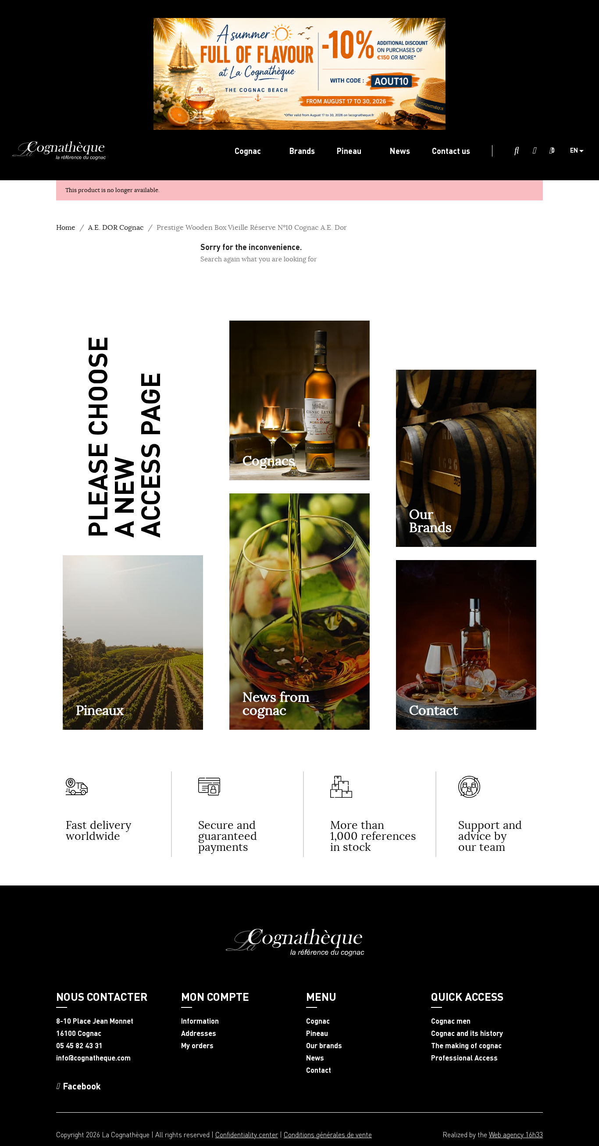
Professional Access (464, 1057)
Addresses (198, 1033)
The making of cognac (466, 1045)
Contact (433, 710)
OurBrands (430, 521)
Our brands (324, 1045)
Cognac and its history (467, 1033)
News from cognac (276, 703)
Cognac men (451, 1021)
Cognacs (268, 460)
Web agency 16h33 (516, 1134)
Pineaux (100, 710)
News (315, 1057)
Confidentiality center (246, 1134)
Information (200, 1021)
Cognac (318, 1021)
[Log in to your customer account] (534, 150)
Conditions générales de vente (328, 1134)
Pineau (317, 1033)
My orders (197, 1045)
